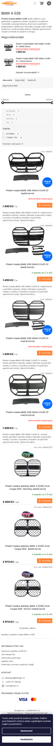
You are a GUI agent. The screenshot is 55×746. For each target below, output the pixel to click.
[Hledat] (35, 3)
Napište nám (7, 661)
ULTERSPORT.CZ (33, 710)
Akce (10, 114)
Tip (9, 122)
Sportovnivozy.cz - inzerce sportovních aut (27, 713)
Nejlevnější (20, 80)
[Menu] (49, 3)
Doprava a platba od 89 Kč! (14, 651)
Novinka (11, 118)
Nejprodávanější (10, 85)
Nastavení (27, 730)
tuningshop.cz (11, 685)
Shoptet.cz (19, 710)
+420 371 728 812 (13, 682)
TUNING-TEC (14, 137)
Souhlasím (26, 739)
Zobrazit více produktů (26, 72)
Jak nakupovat (8, 654)
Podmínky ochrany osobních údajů (17, 664)
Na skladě (12, 111)
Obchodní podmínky (11, 658)
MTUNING (12, 133)
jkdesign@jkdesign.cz (15, 678)
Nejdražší (32, 80)
